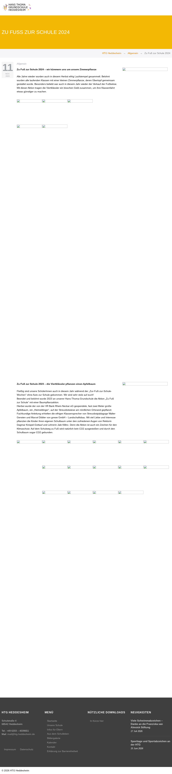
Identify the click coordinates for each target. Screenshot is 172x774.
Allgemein (133, 53)
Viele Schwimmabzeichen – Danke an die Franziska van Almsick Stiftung (147, 724)
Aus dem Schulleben (58, 733)
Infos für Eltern (55, 729)
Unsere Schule (55, 725)
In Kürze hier (97, 721)
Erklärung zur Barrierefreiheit (62, 751)
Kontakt (51, 747)
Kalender (52, 742)
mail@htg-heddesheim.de (21, 734)
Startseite (52, 721)
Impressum (10, 749)
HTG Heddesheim (111, 53)
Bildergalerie (53, 738)
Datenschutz (26, 749)
